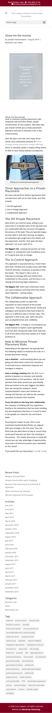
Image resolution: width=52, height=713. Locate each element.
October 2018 (11, 529)
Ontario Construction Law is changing (21, 480)
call (42, 451)
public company (25, 677)
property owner (11, 677)
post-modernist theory (14, 665)
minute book (28, 657)
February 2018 (11, 548)
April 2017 (9, 572)
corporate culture (12, 637)
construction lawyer (13, 629)
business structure (13, 624)
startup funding (20, 685)
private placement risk (14, 673)
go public (19, 653)
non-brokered (40, 657)
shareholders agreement (37, 681)
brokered (9, 620)
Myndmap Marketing (31, 709)
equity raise (23, 649)
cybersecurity (11, 641)
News (20, 42)
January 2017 (10, 584)
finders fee (10, 653)
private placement (12, 669)
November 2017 (12, 560)
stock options (11, 689)
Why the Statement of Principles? (19, 495)
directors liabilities (34, 641)
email (35, 451)
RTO (23, 681)
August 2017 (10, 564)
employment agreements (15, 645)
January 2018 (10, 552)
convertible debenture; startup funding (20, 633)
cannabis (25, 624)
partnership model (13, 661)
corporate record (27, 637)
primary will (29, 665)
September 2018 (12, 533)
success (21, 689)
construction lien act (30, 629)
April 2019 (9, 517)
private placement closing (31, 669)
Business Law (11, 42)
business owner (21, 620)
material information (13, 657)
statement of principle (36, 685)
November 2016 (12, 591)
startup (9, 685)
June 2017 (9, 568)
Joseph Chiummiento (17, 39)
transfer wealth (32, 689)
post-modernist (27, 661)
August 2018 (10, 537)
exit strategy (34, 649)
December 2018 (11, 525)
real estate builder (12, 681)
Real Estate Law (11, 610)
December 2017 (11, 556)
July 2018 (9, 540)
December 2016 (11, 587)
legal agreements (36, 653)
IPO (26, 653)
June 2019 (9, 509)
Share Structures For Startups (17, 491)
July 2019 (9, 505)
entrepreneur (11, 649)
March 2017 (10, 576)
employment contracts (35, 645)
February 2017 (11, 580)
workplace (10, 693)
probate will (29, 673)
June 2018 (9, 544)
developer (21, 641)
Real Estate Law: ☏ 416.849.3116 (24, 2)
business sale (34, 620)
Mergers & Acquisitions (15, 476)
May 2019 (9, 513)
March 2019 (10, 521)
